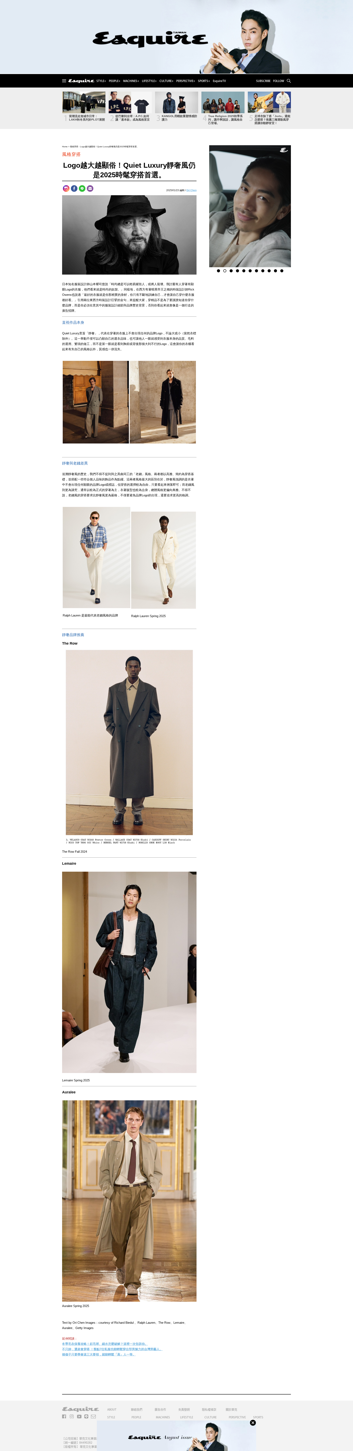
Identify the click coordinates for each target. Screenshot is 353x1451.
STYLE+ (101, 81)
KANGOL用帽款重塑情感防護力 (179, 117)
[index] (81, 81)
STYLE (111, 1417)
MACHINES (163, 1417)
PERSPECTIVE (237, 1417)
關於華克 (231, 1409)
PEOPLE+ (114, 81)
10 (275, 270)
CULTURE (210, 1417)
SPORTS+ (204, 81)
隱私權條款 (209, 1409)
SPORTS (258, 1417)
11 (282, 270)
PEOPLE (136, 1417)
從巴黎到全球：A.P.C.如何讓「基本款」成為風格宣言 (132, 117)
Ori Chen (191, 190)
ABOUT (111, 1409)
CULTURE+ (166, 81)
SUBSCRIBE (263, 81)
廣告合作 (160, 1409)
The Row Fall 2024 (74, 851)
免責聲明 (184, 1409)
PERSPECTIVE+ (185, 81)
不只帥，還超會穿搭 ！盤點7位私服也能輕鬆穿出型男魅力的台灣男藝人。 (112, 1349)
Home (65, 146)
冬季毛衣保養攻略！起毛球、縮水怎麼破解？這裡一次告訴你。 (105, 1344)
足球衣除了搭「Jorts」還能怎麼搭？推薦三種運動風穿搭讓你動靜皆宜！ (272, 119)
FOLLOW (278, 81)
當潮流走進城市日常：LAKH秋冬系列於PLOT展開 (87, 117)
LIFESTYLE (186, 1417)
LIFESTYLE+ (149, 81)
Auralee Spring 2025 (75, 1306)
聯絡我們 (136, 1409)
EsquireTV (219, 81)
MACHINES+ (131, 81)
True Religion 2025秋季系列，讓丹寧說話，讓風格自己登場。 (225, 119)
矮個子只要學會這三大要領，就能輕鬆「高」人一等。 (99, 1354)
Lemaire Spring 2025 (76, 1080)
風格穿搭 (74, 146)
